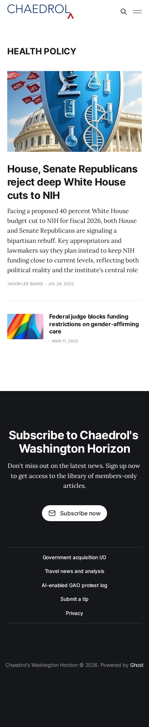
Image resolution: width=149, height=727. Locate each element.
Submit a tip (74, 599)
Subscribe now (80, 513)
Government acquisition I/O (75, 557)
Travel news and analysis (75, 571)
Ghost (137, 665)
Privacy (74, 613)
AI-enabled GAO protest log (74, 585)
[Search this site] (123, 11)
